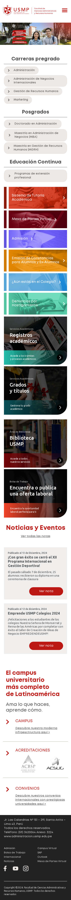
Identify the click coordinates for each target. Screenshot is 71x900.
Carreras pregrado (35, 59)
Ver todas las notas (35, 536)
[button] (64, 10)
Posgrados (35, 112)
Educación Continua (35, 162)
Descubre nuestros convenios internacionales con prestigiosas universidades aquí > (40, 799)
